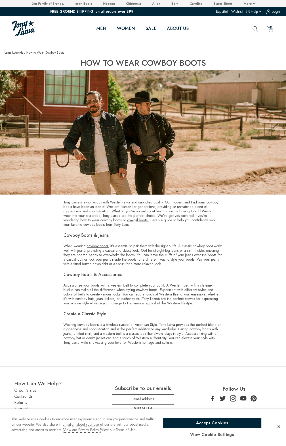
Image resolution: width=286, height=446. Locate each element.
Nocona (109, 3)
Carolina (196, 3)
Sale (150, 28)
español (222, 11)
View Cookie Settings (212, 434)
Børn (175, 3)
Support (21, 408)
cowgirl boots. (138, 220)
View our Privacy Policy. (81, 429)
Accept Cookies (212, 423)
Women (126, 28)
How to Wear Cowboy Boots (45, 52)
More (248, 3)
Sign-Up (143, 409)
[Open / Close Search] (255, 28)
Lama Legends (13, 52)
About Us (178, 28)
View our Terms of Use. (118, 429)
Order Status (25, 390)
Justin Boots (83, 3)
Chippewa (133, 3)
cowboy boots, (98, 246)
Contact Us (23, 396)
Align (156, 3)
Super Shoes (223, 3)
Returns (20, 402)
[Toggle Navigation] (110, 28)
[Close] (279, 426)
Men (101, 28)
